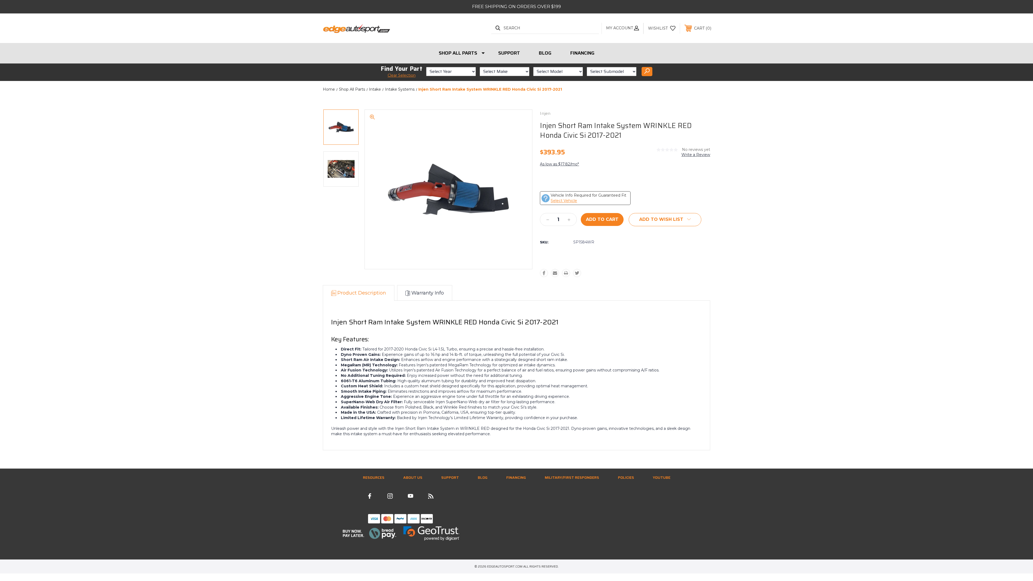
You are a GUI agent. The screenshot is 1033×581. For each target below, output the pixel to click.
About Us (412, 477)
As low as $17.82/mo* (559, 164)
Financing (582, 53)
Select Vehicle (564, 200)
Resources (373, 477)
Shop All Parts (458, 53)
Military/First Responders (572, 477)
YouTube (661, 477)
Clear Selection (402, 75)
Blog (545, 53)
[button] (369, 533)
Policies (626, 477)
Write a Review (695, 154)
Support (509, 53)
